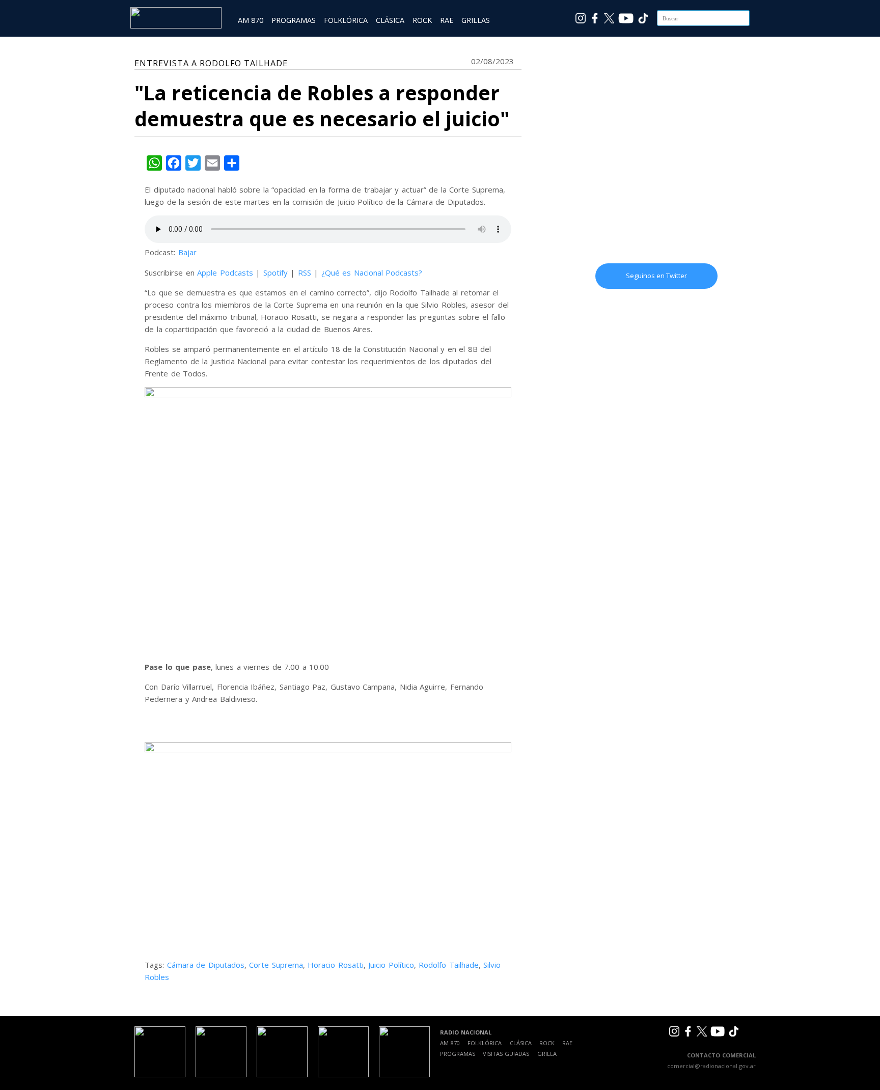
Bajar (187, 252)
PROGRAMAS (293, 20)
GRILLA (547, 1053)
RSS (304, 272)
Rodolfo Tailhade (449, 965)
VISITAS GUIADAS (506, 1053)
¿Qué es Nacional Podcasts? (372, 272)
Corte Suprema (276, 965)
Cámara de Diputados (205, 965)
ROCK (422, 20)
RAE (446, 20)
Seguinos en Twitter (656, 275)
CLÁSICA (390, 20)
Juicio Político (391, 965)
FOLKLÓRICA (346, 20)
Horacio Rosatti (336, 965)
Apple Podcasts (225, 272)
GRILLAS (475, 20)
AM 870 (250, 20)
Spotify (275, 272)
